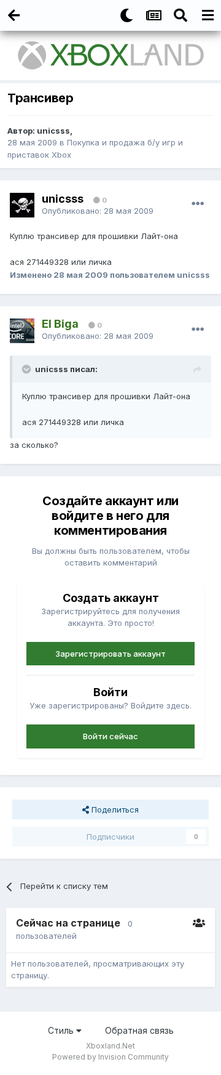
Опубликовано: (97, 211)
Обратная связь (139, 1030)
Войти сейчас (110, 736)
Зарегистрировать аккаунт (110, 654)
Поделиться (114, 809)
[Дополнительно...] (197, 204)
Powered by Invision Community (110, 1056)
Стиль (62, 1030)
